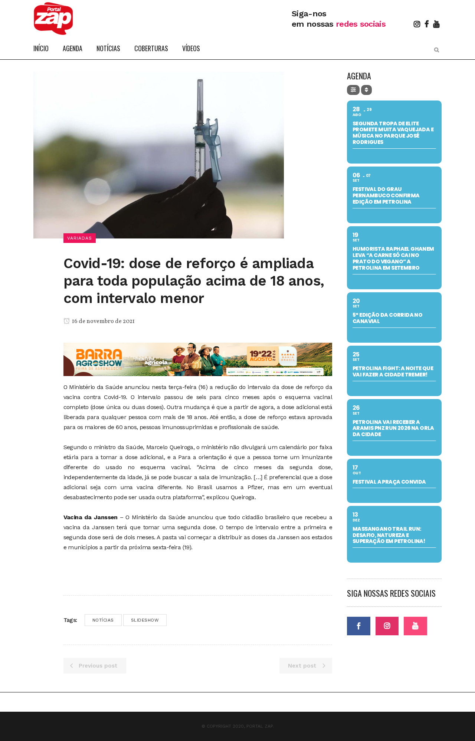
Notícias (103, 620)
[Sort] (366, 90)
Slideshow (145, 620)
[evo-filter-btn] (353, 90)
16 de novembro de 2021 (103, 321)
